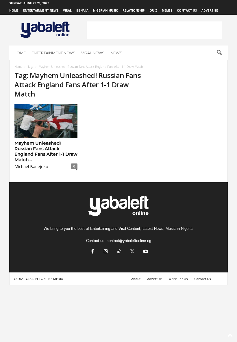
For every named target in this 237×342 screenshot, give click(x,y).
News (116, 52)
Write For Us (178, 278)
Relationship (134, 10)
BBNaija (82, 10)
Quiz (153, 10)
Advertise (209, 10)
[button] (219, 52)
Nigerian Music (105, 10)
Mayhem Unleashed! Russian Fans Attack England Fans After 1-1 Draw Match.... (45, 151)
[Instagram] (105, 252)
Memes (167, 10)
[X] (132, 252)
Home (13, 10)
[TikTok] (119, 252)
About (135, 278)
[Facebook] (92, 252)
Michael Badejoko (31, 166)
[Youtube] (145, 252)
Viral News (93, 52)
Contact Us (187, 10)
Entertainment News (40, 10)
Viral (67, 10)
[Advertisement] (154, 30)
